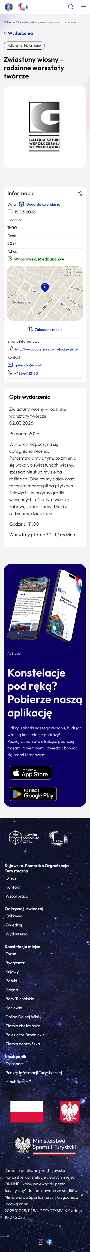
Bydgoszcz (15, 962)
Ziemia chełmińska (23, 1025)
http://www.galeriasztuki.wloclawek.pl (46, 349)
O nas (11, 878)
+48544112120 (26, 373)
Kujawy (12, 971)
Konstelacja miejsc (22, 946)
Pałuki (11, 980)
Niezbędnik (15, 1056)
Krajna (12, 989)
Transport (15, 1063)
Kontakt (13, 887)
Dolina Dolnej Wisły (24, 1016)
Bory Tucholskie (20, 998)
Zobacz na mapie (48, 329)
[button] (45, 287)
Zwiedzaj (14, 925)
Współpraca (17, 896)
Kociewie (14, 1007)
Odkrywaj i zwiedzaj (24, 908)
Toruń (11, 953)
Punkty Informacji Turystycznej (34, 1072)
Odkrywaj (14, 916)
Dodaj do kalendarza (43, 204)
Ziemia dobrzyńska (23, 1043)
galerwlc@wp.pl (28, 365)
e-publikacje (17, 1081)
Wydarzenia (20, 33)
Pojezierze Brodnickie (25, 1034)
